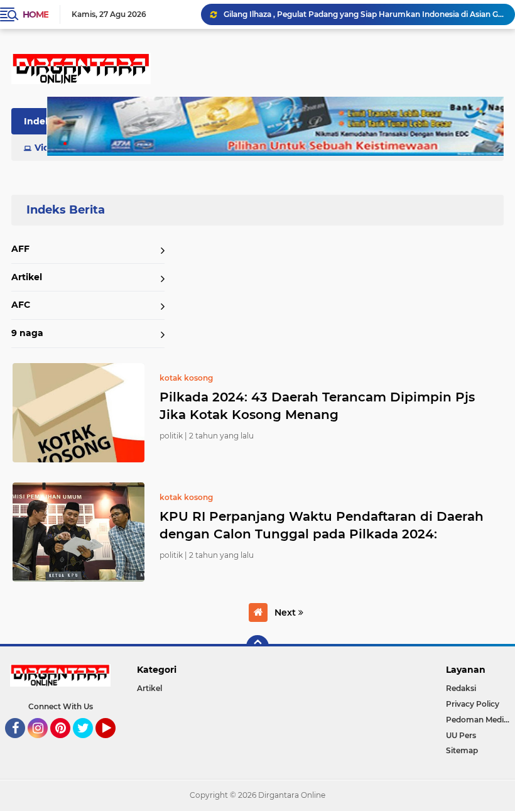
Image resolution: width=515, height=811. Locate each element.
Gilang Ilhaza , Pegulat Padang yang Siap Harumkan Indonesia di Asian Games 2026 (364, 14)
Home (35, 14)
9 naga (27, 333)
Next (286, 612)
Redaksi (461, 688)
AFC (20, 304)
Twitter (88, 743)
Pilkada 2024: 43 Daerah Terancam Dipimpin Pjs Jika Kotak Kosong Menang (317, 405)
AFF (20, 248)
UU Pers (461, 735)
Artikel (26, 277)
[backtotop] (257, 646)
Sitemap (462, 750)
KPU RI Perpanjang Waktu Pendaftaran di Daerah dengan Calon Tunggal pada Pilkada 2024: (322, 525)
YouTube (114, 743)
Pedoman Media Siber (480, 719)
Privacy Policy (472, 704)
